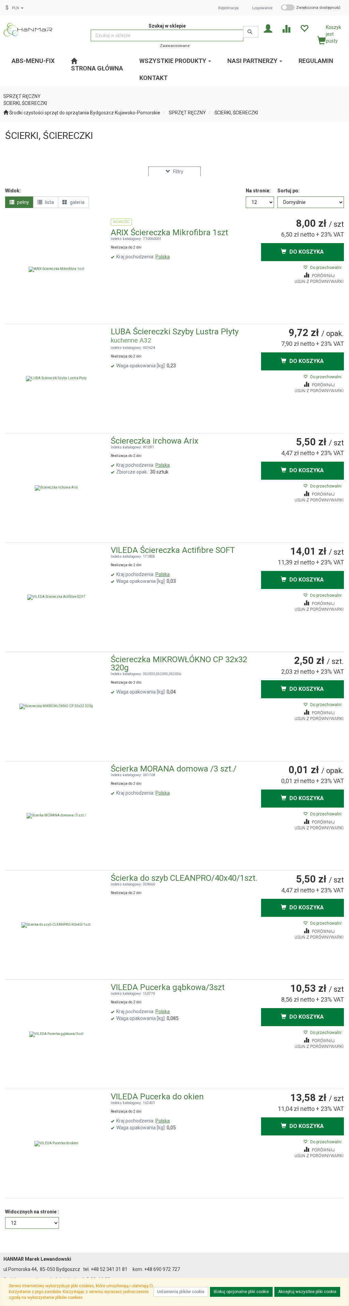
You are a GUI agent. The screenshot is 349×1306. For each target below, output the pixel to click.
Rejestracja (228, 7)
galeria (77, 202)
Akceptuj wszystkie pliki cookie (307, 1291)
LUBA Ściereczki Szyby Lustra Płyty (175, 331)
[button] (18, 8)
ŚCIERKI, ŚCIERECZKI (236, 112)
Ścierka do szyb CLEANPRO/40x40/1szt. (184, 878)
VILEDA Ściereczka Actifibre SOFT (173, 550)
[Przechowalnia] (304, 28)
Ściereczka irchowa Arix (154, 441)
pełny (22, 202)
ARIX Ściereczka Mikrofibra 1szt (169, 232)
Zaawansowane (174, 45)
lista (49, 202)
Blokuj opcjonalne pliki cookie (241, 1291)
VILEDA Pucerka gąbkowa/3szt (168, 987)
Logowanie (262, 7)
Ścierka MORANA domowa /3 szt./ (174, 769)
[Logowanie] (268, 28)
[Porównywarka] (286, 28)
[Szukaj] (250, 32)
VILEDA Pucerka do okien (157, 1096)
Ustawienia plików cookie (180, 1291)
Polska (162, 256)
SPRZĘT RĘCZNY (187, 112)
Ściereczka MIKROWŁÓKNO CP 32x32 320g (179, 663)
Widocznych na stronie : (32, 1211)
